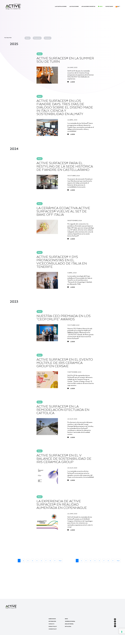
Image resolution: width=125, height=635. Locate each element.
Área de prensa (69, 623)
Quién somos (52, 618)
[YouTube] (115, 621)
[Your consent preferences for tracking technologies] (122, 632)
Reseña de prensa (70, 621)
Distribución (52, 621)
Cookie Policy (53, 629)
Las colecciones (74, 6)
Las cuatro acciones (60, 6)
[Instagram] (115, 626)
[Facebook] (115, 619)
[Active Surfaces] (13, 6)
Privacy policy (53, 626)
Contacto (51, 623)
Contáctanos (109, 6)
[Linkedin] (115, 623)
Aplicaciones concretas (88, 6)
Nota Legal (68, 626)
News (100, 6)
